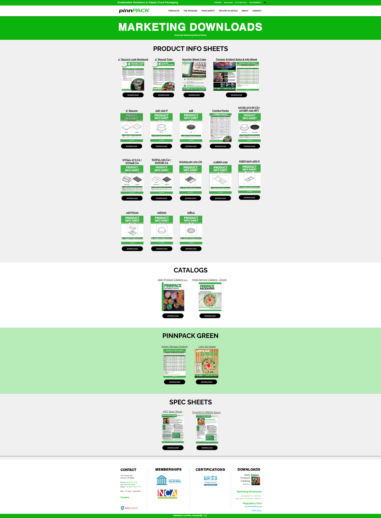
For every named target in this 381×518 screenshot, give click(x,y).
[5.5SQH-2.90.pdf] (220, 180)
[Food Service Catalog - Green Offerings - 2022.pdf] (210, 297)
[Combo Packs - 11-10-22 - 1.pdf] (220, 128)
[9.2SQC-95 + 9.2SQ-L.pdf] (131, 128)
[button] (228, 2)
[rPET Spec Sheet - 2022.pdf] (173, 429)
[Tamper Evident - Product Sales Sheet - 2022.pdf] (224, 76)
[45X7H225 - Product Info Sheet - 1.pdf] (132, 230)
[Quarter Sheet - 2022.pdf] (194, 76)
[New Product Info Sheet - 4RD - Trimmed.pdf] (163, 76)
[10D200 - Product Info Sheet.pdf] (162, 230)
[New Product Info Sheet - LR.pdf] (133, 76)
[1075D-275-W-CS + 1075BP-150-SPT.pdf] (249, 128)
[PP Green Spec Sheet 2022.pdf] (207, 429)
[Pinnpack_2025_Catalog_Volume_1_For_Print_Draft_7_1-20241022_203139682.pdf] (173, 297)
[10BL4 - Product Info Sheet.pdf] (191, 230)
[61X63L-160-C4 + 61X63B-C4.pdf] (161, 180)
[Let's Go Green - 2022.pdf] (206, 363)
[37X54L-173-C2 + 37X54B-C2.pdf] (132, 180)
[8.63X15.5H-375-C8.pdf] (190, 180)
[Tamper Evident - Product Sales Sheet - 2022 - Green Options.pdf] (174, 363)
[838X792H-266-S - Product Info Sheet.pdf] (249, 179)
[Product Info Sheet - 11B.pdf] (191, 128)
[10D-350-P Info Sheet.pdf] (161, 128)
